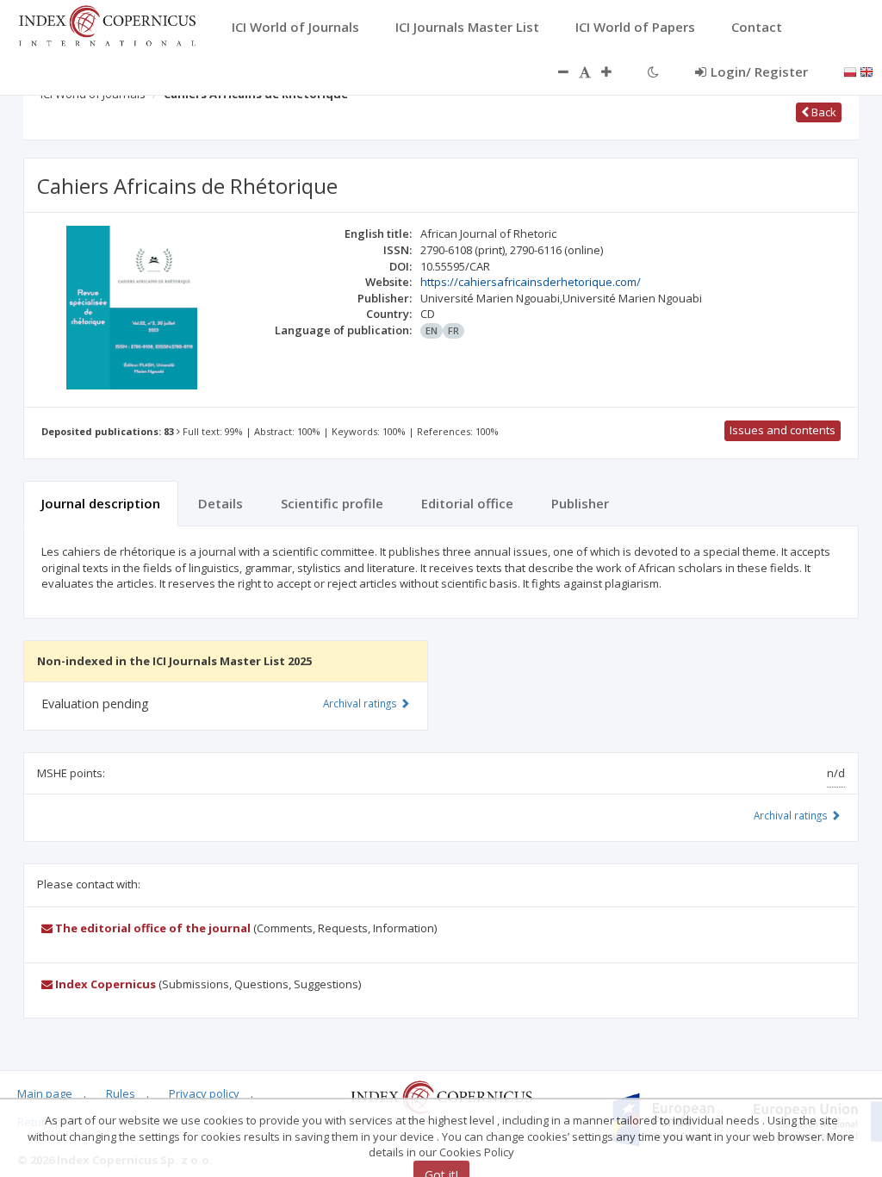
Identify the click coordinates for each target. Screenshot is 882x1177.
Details (220, 503)
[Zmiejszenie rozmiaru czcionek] (554, 71)
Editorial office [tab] (467, 503)
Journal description (100, 503)
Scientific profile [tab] (332, 503)
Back (822, 112)
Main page (44, 1093)
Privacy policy (204, 1093)
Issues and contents (782, 430)
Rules (120, 1093)
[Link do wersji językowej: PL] (850, 70)
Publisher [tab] (580, 503)
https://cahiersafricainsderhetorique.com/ (530, 282)
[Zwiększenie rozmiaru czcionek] (615, 71)
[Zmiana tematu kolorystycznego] (653, 71)
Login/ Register (759, 71)
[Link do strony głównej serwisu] (107, 24)
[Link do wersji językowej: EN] (866, 70)
